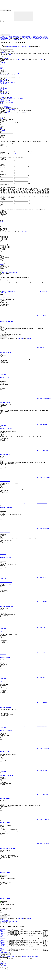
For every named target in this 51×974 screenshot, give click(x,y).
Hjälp (5, 952)
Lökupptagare (17, 37)
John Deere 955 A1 (5, 352)
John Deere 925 (4, 751)
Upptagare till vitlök (4, 38)
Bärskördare (23, 37)
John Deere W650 (5, 632)
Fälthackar (21, 36)
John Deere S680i (5, 872)
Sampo (19, 39)
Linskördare (45, 37)
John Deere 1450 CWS (6, 321)
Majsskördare (11, 37)
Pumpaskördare (33, 36)
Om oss (1, 952)
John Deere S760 (5, 402)
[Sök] (23, 16)
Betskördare (27, 36)
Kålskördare (40, 37)
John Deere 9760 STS (6, 707)
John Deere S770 (5, 454)
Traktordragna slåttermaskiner (43, 36)
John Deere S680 (5, 532)
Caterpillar (28, 38)
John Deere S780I (5, 898)
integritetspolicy (20, 338)
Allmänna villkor (3, 956)
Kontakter (8, 952)
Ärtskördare (28, 37)
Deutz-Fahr (36, 38)
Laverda (2, 39)
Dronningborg (42, 38)
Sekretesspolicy (10, 956)
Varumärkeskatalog (34, 956)
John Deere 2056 (5, 297)
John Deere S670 (5, 481)
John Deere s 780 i (5, 557)
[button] (25, 28)
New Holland (15, 39)
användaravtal (29, 338)
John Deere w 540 (5, 377)
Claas (32, 38)
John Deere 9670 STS (6, 429)
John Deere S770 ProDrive (7, 848)
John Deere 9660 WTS (6, 606)
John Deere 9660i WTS (6, 775)
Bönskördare (34, 37)
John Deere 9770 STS (2, 945)
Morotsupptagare (3, 37)
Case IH (24, 38)
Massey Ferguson (8, 39)
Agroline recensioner (25, 956)
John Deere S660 (5, 798)
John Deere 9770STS (6, 730)
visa (1, 270)
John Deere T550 (5, 822)
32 (4, 920)
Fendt (46, 38)
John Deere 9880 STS (6, 582)
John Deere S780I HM (6, 507)
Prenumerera (3, 337)
